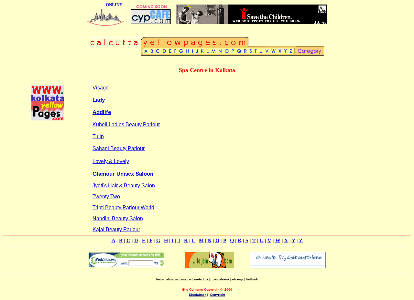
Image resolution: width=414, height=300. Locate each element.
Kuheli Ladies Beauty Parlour (126, 124)
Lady (99, 100)
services (186, 279)
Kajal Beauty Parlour (116, 229)
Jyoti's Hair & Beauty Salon (124, 185)
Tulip (98, 136)
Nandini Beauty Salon (118, 218)
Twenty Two (106, 196)
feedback (252, 279)
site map (237, 279)
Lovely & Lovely (111, 161)
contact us (201, 279)
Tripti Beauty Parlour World (123, 207)
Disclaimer (197, 294)
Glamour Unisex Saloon (123, 174)
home (160, 279)
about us (172, 279)
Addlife (102, 112)
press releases (220, 279)
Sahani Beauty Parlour (119, 148)
